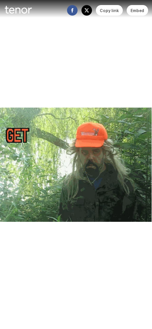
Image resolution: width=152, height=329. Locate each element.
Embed (137, 10)
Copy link (109, 10)
